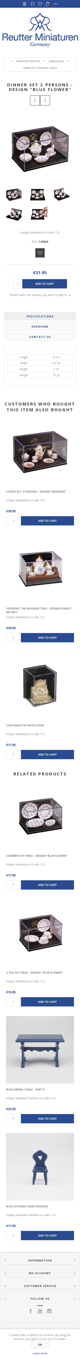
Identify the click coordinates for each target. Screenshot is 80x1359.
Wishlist (40, 4)
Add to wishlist (40, 253)
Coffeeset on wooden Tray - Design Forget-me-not (39, 610)
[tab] (40, 316)
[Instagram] (49, 1311)
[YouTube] (40, 1311)
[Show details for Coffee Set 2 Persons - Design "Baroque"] (40, 452)
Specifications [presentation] (40, 316)
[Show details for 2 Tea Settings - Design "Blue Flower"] (40, 933)
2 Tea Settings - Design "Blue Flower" (34, 972)
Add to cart (44, 283)
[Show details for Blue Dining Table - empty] (40, 1050)
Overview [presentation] (40, 326)
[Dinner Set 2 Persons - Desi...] (35, 100)
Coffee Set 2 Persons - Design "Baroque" (36, 491)
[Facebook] (31, 1311)
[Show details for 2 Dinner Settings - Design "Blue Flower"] (40, 816)
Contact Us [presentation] (40, 337)
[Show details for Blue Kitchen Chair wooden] (40, 1167)
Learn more (40, 1353)
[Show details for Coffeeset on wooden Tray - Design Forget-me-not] (40, 569)
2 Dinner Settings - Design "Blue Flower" (37, 856)
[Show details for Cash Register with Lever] (40, 686)
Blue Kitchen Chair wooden (27, 1206)
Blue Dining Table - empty (25, 1089)
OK (40, 1344)
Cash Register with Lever (25, 725)
